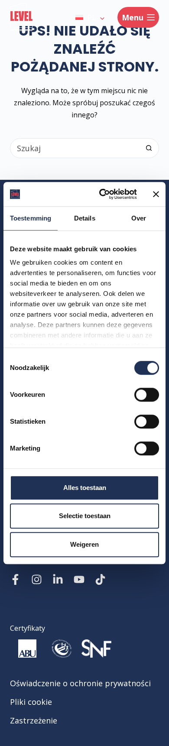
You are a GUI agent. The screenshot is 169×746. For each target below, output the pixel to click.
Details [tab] (84, 218)
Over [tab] (138, 218)
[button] (89, 17)
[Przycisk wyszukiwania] (149, 148)
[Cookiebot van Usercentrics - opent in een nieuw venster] (102, 194)
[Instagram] (36, 579)
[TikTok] (100, 579)
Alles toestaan (84, 487)
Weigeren (84, 544)
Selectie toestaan (84, 515)
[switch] (146, 395)
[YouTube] (79, 579)
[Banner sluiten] (156, 194)
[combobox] (74, 148)
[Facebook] (15, 579)
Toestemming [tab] (30, 218)
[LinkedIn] (57, 579)
